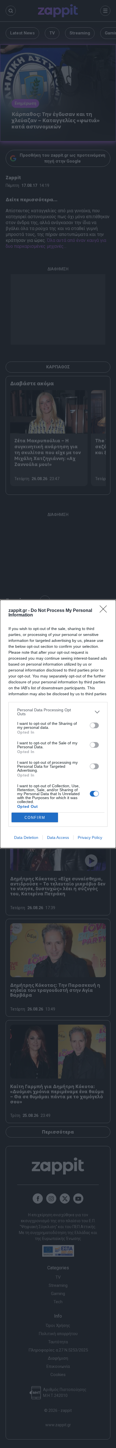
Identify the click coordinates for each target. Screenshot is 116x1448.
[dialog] (58, 724)
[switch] (94, 725)
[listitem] (58, 712)
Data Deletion (26, 837)
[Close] (105, 610)
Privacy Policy (90, 837)
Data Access (58, 837)
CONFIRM (34, 817)
